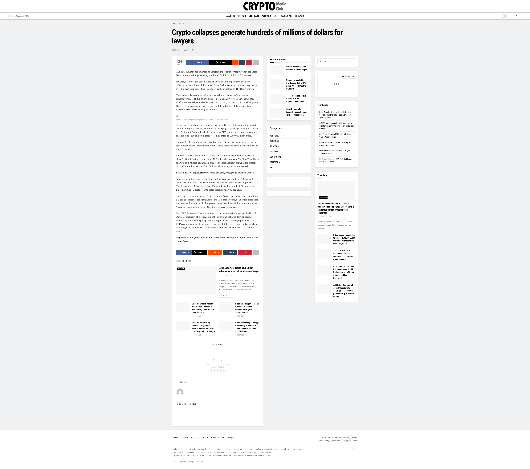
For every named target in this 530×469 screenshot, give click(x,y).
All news (230, 16)
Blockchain (286, 16)
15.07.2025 (224, 275)
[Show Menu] (3, 16)
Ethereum (254, 16)
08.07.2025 (240, 335)
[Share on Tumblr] (242, 62)
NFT (275, 16)
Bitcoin (242, 16)
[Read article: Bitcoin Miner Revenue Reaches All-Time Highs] (277, 70)
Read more (227, 295)
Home (174, 24)
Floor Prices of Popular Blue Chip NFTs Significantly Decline (296, 99)
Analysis (299, 16)
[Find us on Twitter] (516, 16)
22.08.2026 (323, 217)
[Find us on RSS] (521, 16)
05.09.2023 (176, 50)
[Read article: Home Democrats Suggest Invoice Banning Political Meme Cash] (277, 113)
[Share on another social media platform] (256, 62)
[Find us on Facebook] (512, 16)
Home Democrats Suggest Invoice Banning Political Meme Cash (297, 112)
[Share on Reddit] (235, 62)
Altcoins (266, 16)
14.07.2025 (197, 316)
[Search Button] (527, 16)
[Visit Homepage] (265, 6)
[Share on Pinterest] (249, 62)
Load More (217, 345)
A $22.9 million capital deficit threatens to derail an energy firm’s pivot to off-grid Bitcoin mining (337, 126)
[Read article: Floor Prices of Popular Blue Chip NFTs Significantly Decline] (277, 99)
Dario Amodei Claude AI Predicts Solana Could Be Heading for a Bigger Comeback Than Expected (335, 115)
